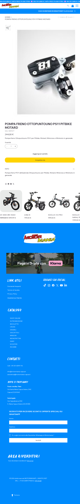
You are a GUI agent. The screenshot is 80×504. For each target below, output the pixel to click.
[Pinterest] (11, 184)
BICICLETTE (14, 324)
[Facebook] (8, 184)
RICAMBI (13, 347)
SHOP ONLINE (15, 318)
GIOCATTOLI (14, 333)
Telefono (12, 427)
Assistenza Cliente (14, 298)
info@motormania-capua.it (16, 372)
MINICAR (13, 335)
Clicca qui (30, 461)
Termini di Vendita (13, 290)
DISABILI (13, 330)
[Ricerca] (68, 6)
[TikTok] (44, 285)
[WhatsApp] (6, 184)
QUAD (12, 341)
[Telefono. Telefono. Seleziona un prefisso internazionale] (12, 430)
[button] (72, 5)
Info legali (38, 481)
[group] (40, 205)
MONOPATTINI (15, 338)
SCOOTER (13, 344)
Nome (11, 418)
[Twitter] (13, 184)
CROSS (12, 327)
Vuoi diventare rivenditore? (17, 461)
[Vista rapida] (11, 201)
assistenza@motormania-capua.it (18, 374)
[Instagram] (49, 285)
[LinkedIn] (65, 285)
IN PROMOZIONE (16, 321)
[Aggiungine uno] (15, 146)
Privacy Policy (12, 294)
